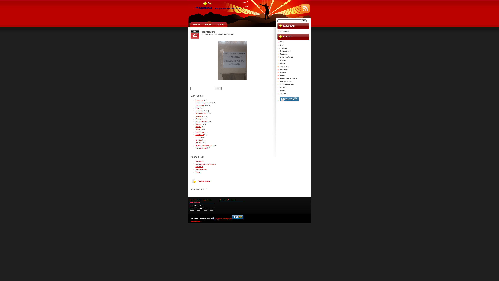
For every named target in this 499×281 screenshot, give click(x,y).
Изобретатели (201, 113)
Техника (198, 143)
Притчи (198, 127)
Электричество (201, 148)
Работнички (200, 132)
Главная (196, 25)
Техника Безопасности (204, 145)
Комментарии (204, 181)
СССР (198, 137)
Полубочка (199, 161)
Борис (198, 172)
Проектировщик (201, 169)
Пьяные (198, 129)
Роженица (199, 167)
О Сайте (220, 25)
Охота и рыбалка (202, 121)
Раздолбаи (206, 218)
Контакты (208, 25)
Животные (199, 111)
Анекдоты (199, 100)
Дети (197, 108)
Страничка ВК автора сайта (202, 209)
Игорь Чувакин (195, 221)
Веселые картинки (216, 35)
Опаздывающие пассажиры (206, 164)
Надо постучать (208, 32)
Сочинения (200, 135)
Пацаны (199, 124)
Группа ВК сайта (198, 206)
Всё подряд (228, 35)
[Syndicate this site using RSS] (305, 12)
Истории (199, 116)
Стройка (199, 140)
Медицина (199, 119)
